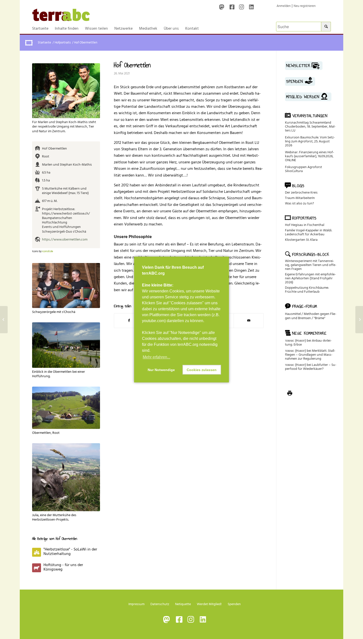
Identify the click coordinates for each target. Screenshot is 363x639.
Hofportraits (63, 42)
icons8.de (47, 251)
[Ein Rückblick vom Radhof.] (4, 319)
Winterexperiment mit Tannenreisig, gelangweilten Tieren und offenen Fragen (310, 265)
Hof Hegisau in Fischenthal (304, 225)
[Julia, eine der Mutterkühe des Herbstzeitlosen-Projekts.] (66, 477)
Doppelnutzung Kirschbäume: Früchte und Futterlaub (307, 289)
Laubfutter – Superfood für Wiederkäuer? (310, 367)
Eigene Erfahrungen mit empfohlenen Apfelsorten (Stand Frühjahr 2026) (310, 278)
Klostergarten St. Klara (301, 239)
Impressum (136, 604)
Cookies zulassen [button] (202, 370)
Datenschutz (159, 604)
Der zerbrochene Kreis (301, 192)
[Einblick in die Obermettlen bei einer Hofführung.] (66, 345)
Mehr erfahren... (156, 357)
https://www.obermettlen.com (64, 239)
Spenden (234, 604)
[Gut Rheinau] (359, 319)
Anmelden (284, 6)
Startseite (44, 42)
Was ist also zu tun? (299, 203)
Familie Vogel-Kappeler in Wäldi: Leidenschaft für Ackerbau (308, 232)
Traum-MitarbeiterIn (300, 198)
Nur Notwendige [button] (161, 370)
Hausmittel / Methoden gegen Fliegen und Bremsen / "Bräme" (310, 316)
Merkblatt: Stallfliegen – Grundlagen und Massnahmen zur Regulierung (310, 354)
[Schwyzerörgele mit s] (66, 285)
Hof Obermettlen (132, 65)
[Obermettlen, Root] (66, 408)
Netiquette (183, 604)
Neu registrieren (305, 6)
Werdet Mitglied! (209, 604)
